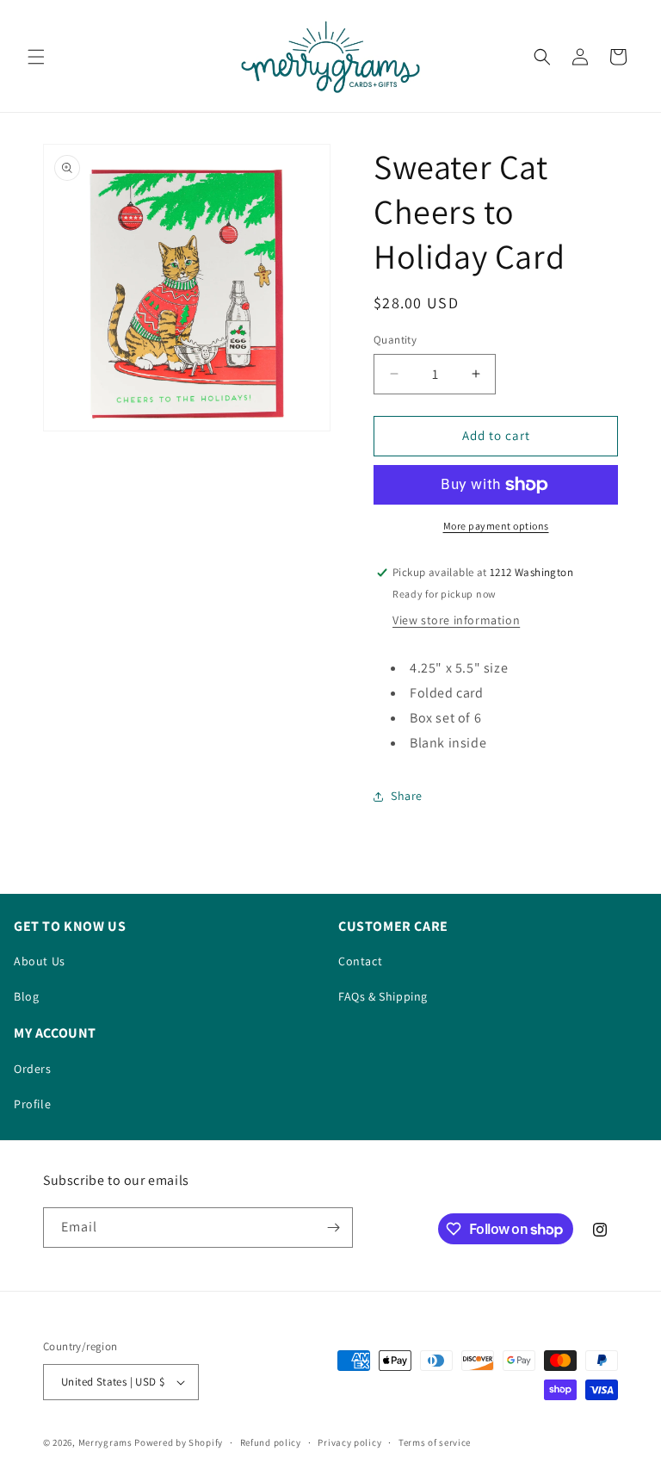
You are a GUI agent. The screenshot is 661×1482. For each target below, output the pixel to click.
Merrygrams (105, 1442)
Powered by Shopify (178, 1442)
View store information (456, 620)
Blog (26, 996)
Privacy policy (349, 1442)
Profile (32, 1104)
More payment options (496, 525)
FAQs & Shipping (383, 996)
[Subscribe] (333, 1227)
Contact (360, 961)
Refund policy (270, 1442)
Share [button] (407, 795)
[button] (36, 57)
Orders (33, 1068)
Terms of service (434, 1442)
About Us (39, 961)
